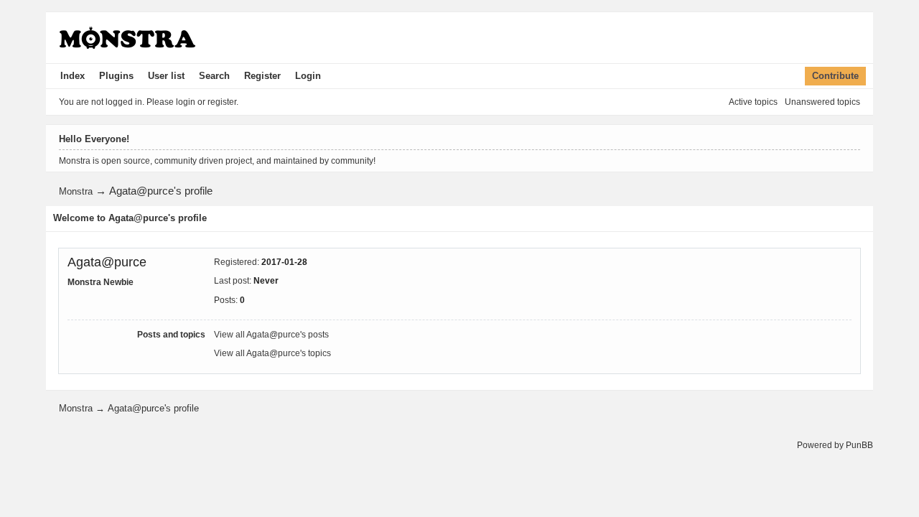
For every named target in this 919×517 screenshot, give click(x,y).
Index (72, 75)
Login (308, 75)
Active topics (753, 102)
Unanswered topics (822, 102)
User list (166, 75)
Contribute (835, 75)
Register (262, 75)
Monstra (76, 191)
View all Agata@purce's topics (272, 353)
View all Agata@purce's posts (271, 335)
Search (214, 75)
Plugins (116, 75)
